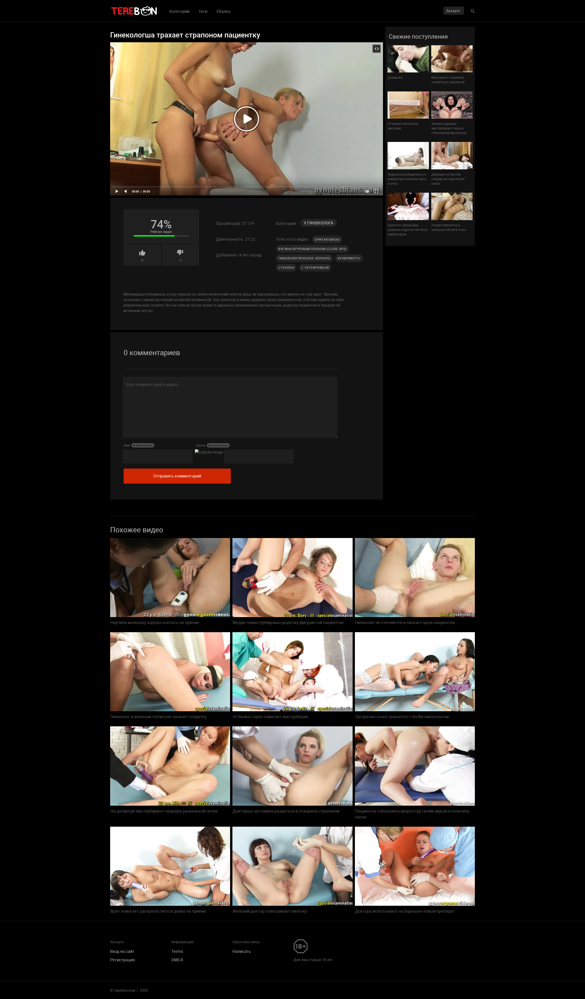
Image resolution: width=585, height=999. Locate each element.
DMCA (177, 959)
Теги (203, 11)
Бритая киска (327, 239)
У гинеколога (318, 223)
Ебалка (223, 11)
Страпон (286, 267)
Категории (179, 11)
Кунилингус (349, 258)
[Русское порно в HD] (134, 11)
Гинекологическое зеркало (304, 258)
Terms (177, 951)
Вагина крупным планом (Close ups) (312, 249)
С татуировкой (315, 267)
